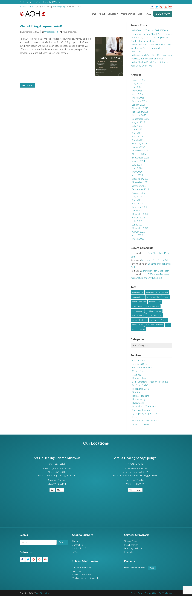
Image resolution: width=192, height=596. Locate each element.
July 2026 (137, 83)
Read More (27, 85)
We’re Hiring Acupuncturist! (41, 26)
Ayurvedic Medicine (142, 367)
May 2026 (137, 90)
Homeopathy (137, 311)
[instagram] (166, 6)
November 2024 (140, 150)
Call (52, 490)
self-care (154, 320)
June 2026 (137, 87)
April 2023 (137, 203)
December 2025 (140, 108)
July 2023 (137, 196)
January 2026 (139, 104)
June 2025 (137, 129)
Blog (140, 13)
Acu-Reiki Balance (141, 364)
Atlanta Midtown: (28, 6)
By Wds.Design (165, 593)
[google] (161, 6)
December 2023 (140, 178)
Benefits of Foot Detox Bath (155, 260)
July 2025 (137, 125)
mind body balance (153, 311)
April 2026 (137, 94)
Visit (151, 567)
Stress (163, 320)
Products (128, 551)
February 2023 (139, 207)
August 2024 (138, 161)
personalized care (139, 320)
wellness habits (138, 329)
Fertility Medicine (141, 385)
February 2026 (139, 101)
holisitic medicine (139, 301)
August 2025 (138, 122)
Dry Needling (139, 378)
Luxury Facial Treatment (144, 406)
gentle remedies (153, 297)
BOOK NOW (163, 13)
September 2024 (140, 157)
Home (93, 13)
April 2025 (137, 136)
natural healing (138, 315)
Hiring (166, 297)
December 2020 (140, 228)
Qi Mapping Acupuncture (144, 413)
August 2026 (138, 80)
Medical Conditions (82, 574)
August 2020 (138, 231)
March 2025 (138, 139)
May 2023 (137, 199)
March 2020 (138, 238)
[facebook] (152, 6)
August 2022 (138, 217)
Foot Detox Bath (140, 388)
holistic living (137, 306)
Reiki (134, 416)
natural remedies (155, 315)
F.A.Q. (148, 13)
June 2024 (137, 168)
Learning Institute (133, 548)
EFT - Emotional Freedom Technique (150, 381)
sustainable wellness (154, 324)
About (102, 13)
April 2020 (137, 235)
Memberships (128, 13)
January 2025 (139, 147)
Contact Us (77, 544)
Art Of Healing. (43, 593)
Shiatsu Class (130, 541)
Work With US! (79, 548)
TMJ (168, 324)
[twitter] (157, 6)
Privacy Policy (137, 593)
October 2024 (139, 154)
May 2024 (137, 171)
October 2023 (139, 185)
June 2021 (137, 224)
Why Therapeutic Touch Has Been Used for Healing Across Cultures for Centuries (151, 48)
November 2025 (140, 111)
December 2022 (140, 214)
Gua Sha (136, 392)
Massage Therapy (141, 409)
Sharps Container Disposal (145, 420)
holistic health (155, 301)
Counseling (138, 371)
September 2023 (140, 189)
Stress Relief (137, 324)
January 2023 (139, 210)
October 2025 (139, 115)
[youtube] (170, 6)
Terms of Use (151, 593)
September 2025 (140, 118)
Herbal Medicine (140, 395)
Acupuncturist (138, 297)
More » (60, 490)
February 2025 (139, 143)
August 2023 (138, 192)
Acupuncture (137, 292)
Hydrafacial (138, 402)
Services (112, 13)
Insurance (77, 570)
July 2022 (137, 221)
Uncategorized (51, 31)
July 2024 (137, 164)
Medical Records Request (85, 578)
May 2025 (137, 132)
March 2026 (138, 97)
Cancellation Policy (81, 567)
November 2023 (140, 182)
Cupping (136, 374)
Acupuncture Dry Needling (157, 292)
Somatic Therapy (140, 424)
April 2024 (137, 175)
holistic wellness (152, 306)
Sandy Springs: (59, 6)
